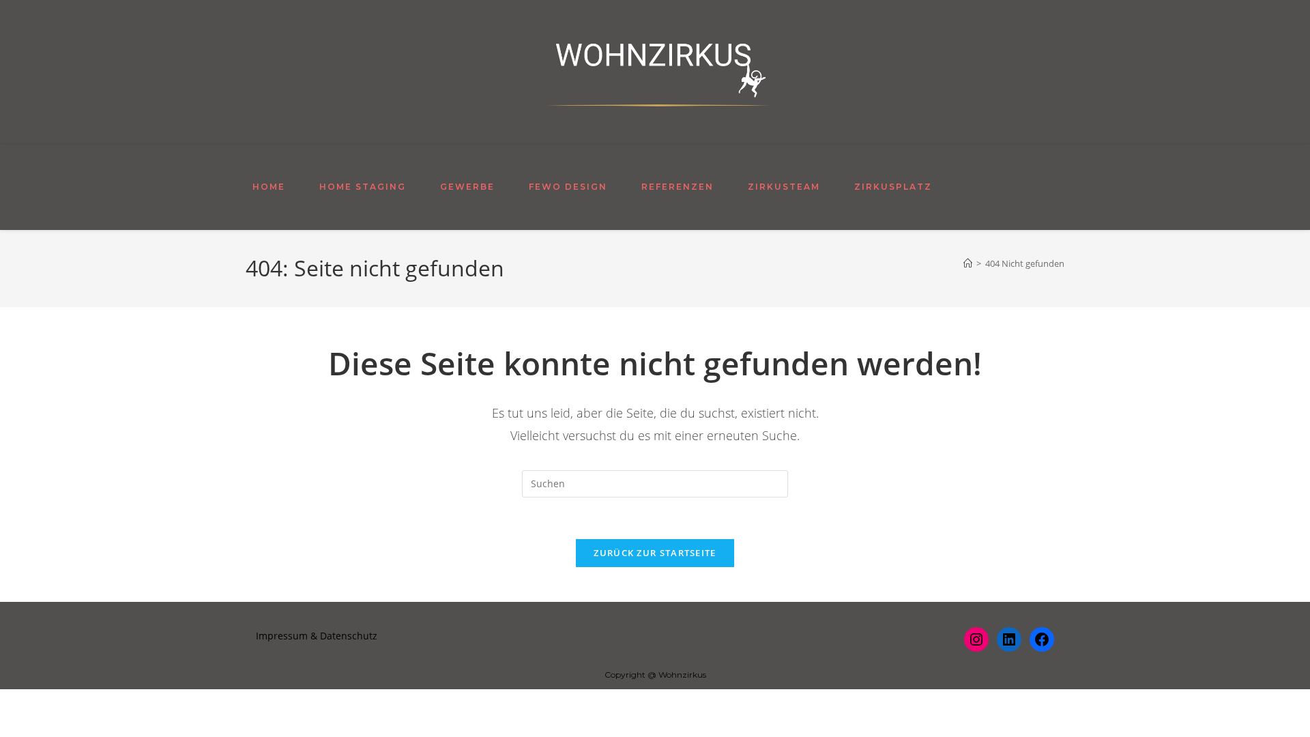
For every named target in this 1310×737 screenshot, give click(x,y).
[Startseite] (967, 263)
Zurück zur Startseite (655, 553)
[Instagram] (976, 639)
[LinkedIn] (1009, 639)
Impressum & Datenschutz (316, 635)
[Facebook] (1042, 639)
